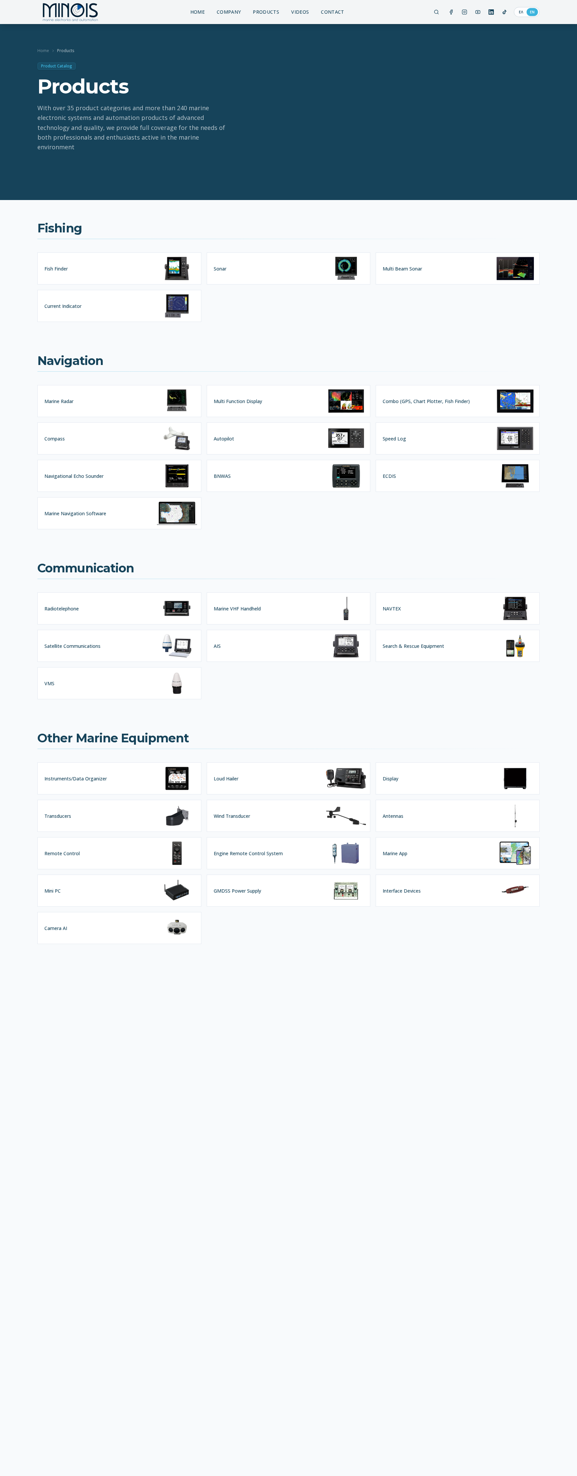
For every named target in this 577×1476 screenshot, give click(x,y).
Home (43, 50)
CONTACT (332, 12)
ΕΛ (521, 11)
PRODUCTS (266, 12)
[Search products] (436, 12)
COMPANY (229, 12)
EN (532, 11)
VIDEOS (300, 12)
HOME (197, 12)
